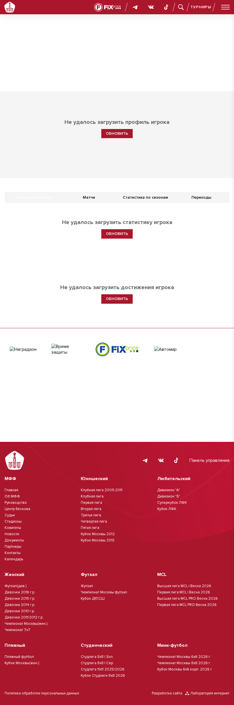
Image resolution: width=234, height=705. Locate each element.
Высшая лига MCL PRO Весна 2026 (187, 598)
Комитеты (13, 527)
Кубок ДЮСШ (93, 598)
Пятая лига (90, 527)
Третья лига (91, 515)
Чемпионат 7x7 (17, 630)
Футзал (87, 586)
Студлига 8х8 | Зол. (97, 656)
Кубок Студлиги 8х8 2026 (103, 675)
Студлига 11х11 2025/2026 (102, 669)
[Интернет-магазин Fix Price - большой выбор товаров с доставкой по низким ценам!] (117, 349)
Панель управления (209, 460)
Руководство (16, 502)
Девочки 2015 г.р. (20, 598)
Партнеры (13, 546)
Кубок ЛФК (166, 509)
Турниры (200, 7)
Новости (12, 534)
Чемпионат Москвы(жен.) (26, 623)
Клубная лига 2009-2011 (101, 490)
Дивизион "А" (168, 490)
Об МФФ (12, 496)
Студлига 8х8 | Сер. (97, 663)
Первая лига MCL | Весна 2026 (183, 592)
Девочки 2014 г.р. (20, 605)
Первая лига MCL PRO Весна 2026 (187, 605)
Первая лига (91, 502)
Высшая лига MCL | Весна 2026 (184, 586)
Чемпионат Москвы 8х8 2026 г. (184, 663)
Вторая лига (91, 509)
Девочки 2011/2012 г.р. (24, 617)
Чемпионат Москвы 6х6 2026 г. (184, 656)
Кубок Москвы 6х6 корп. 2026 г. (185, 669)
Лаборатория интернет (209, 693)
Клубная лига (92, 496)
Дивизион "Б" (168, 496)
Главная (11, 490)
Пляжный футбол (19, 656)
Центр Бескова (17, 509)
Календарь (14, 559)
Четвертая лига (94, 521)
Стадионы (13, 521)
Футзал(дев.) (15, 586)
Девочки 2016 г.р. (20, 592)
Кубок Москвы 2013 (97, 540)
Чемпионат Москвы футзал (104, 592)
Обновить (117, 133)
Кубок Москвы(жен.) (22, 663)
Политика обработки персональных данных (42, 693)
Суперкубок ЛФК (172, 502)
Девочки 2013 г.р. (20, 611)
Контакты (13, 553)
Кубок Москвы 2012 (98, 534)
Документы (14, 540)
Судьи (10, 515)
